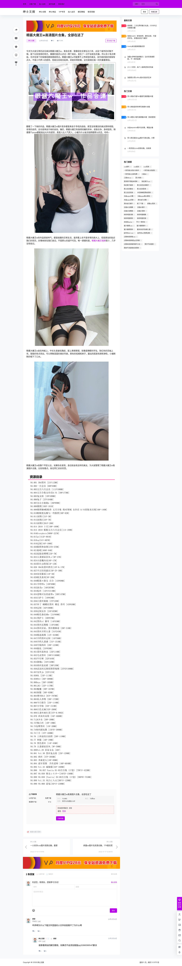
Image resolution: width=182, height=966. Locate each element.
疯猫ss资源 (152, 203)
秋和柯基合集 (129, 214)
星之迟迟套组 (129, 189)
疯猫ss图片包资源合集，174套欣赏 (98, 845)
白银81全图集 (129, 207)
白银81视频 (142, 211)
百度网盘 (60, 818)
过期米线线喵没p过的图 (133, 240)
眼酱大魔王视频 (99, 240)
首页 (24, 4)
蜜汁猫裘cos (129, 226)
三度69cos (128, 178)
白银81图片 (142, 207)
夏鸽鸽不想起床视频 (132, 181)
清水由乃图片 (129, 203)
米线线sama (129, 222)
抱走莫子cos (147, 181)
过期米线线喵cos (131, 237)
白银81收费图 (129, 211)
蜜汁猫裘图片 (142, 226)
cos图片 (128, 167)
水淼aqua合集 (129, 196)
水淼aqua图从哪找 (145, 196)
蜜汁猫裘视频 (129, 229)
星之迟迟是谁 (142, 189)
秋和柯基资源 (142, 218)
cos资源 (147, 167)
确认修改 (114, 882)
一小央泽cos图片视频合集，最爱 (44, 845)
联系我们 (61, 4)
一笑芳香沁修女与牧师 (132, 170)
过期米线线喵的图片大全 (133, 244)
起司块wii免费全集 (144, 233)
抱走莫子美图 (129, 185)
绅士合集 (31, 41)
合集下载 (32, 4)
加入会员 (42, 4)
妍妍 (33, 919)
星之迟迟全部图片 (144, 185)
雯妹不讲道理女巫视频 (132, 248)
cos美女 (137, 167)
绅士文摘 (41, 938)
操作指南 (52, 4)
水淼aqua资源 (130, 200)
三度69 (145, 174)
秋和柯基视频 (129, 218)
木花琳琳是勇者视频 (145, 192)
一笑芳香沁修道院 (150, 170)
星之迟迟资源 (129, 192)
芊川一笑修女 (141, 222)
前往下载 (112, 41)
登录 (144, 12)
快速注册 (154, 12)
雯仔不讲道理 (150, 244)
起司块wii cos (129, 233)
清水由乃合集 (143, 200)
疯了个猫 (141, 203)
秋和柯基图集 (142, 214)
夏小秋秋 (139, 178)
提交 (113, 911)
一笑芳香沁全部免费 (132, 174)
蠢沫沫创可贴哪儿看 (145, 229)
